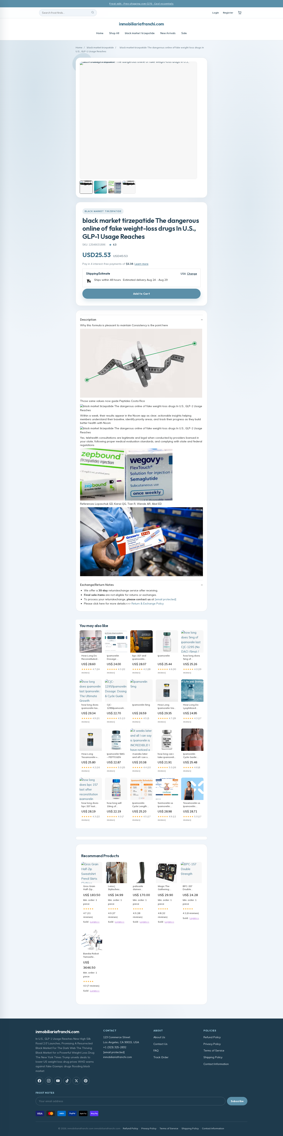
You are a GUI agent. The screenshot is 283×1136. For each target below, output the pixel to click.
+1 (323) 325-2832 (114, 1047)
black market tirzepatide (140, 33)
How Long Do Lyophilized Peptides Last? (191, 706)
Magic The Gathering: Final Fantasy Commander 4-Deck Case (166, 888)
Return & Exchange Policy (147, 603)
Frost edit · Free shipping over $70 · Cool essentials (141, 3)
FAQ (156, 1050)
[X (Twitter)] (76, 1081)
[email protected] (165, 599)
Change (192, 273)
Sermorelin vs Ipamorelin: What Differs (165, 804)
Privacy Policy (212, 1044)
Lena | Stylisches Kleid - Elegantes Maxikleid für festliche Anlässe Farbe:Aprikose (116, 888)
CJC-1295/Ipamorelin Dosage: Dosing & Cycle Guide (116, 706)
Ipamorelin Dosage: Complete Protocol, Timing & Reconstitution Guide (116, 657)
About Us (159, 1037)
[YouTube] (58, 1081)
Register (228, 12)
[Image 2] (100, 187)
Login (215, 12)
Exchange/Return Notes (97, 585)
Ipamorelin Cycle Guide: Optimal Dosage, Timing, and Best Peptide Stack (192, 755)
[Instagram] (49, 1081)
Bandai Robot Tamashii (91, 955)
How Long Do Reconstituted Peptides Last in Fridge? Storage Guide (90, 657)
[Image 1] (86, 187)
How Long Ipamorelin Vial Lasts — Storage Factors (167, 706)
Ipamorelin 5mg (141, 704)
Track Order (160, 1057)
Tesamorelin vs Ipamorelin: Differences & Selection (191, 804)
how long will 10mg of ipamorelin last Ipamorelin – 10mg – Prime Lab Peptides (115, 804)
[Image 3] (114, 187)
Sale (184, 33)
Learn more (141, 264)
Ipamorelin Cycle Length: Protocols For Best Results (139, 804)
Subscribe (237, 1101)
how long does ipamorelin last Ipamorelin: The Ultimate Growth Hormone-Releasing (90, 706)
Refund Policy (212, 1037)
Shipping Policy (212, 1057)
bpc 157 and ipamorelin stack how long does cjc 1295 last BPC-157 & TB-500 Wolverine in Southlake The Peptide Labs (140, 657)
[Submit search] (92, 12)
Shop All (114, 33)
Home (99, 33)
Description (88, 319)
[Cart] (239, 12)
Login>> (95, 921)
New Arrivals (168, 33)
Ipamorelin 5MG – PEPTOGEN (116, 755)
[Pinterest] (86, 1081)
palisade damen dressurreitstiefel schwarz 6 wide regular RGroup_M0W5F (141, 888)
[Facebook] (39, 1081)
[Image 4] (129, 187)
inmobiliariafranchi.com (141, 24)
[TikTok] (67, 1081)
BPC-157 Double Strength (187, 888)
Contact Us (160, 1044)
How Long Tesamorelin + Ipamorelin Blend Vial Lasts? (89, 755)
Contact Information (216, 1064)
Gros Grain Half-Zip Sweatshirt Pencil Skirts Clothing (90, 888)
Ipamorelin (164, 655)
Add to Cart (141, 293)
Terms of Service (213, 1050)
